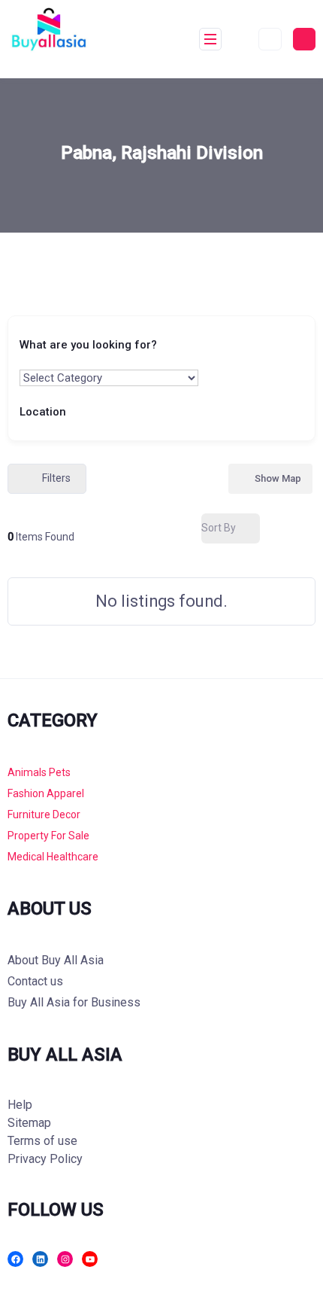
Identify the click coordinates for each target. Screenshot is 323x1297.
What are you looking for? (88, 345)
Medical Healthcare (53, 857)
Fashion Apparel (46, 793)
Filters (56, 478)
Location (43, 411)
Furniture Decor (44, 814)
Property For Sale (48, 836)
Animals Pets (39, 772)
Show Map (278, 478)
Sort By (218, 528)
